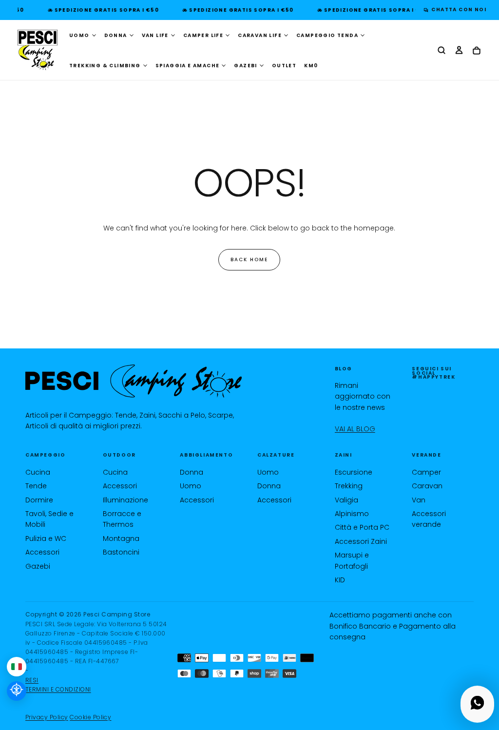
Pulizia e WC (45, 538)
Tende (36, 486)
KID (340, 580)
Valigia (346, 500)
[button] (441, 50)
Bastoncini (121, 552)
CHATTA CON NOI (456, 9)
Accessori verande (429, 519)
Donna (191, 472)
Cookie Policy (90, 717)
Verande (426, 455)
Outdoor (119, 455)
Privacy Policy (46, 717)
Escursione (353, 472)
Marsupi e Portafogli (352, 560)
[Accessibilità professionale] (16, 691)
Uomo (190, 486)
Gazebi (37, 566)
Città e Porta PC (362, 527)
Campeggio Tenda (327, 35)
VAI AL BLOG (355, 429)
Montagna (121, 538)
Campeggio (45, 455)
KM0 (311, 65)
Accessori (42, 552)
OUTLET (284, 65)
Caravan (427, 486)
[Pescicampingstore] (133, 381)
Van (418, 500)
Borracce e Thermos (122, 519)
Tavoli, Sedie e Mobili (49, 519)
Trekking (349, 486)
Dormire (39, 500)
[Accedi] (459, 50)
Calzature (275, 455)
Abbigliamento (206, 455)
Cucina (37, 472)
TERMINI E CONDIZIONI (58, 689)
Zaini (343, 455)
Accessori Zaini (361, 541)
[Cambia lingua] (16, 666)
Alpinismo (352, 514)
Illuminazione (125, 500)
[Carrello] (476, 51)
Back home (249, 259)
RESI (31, 680)
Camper (426, 472)
